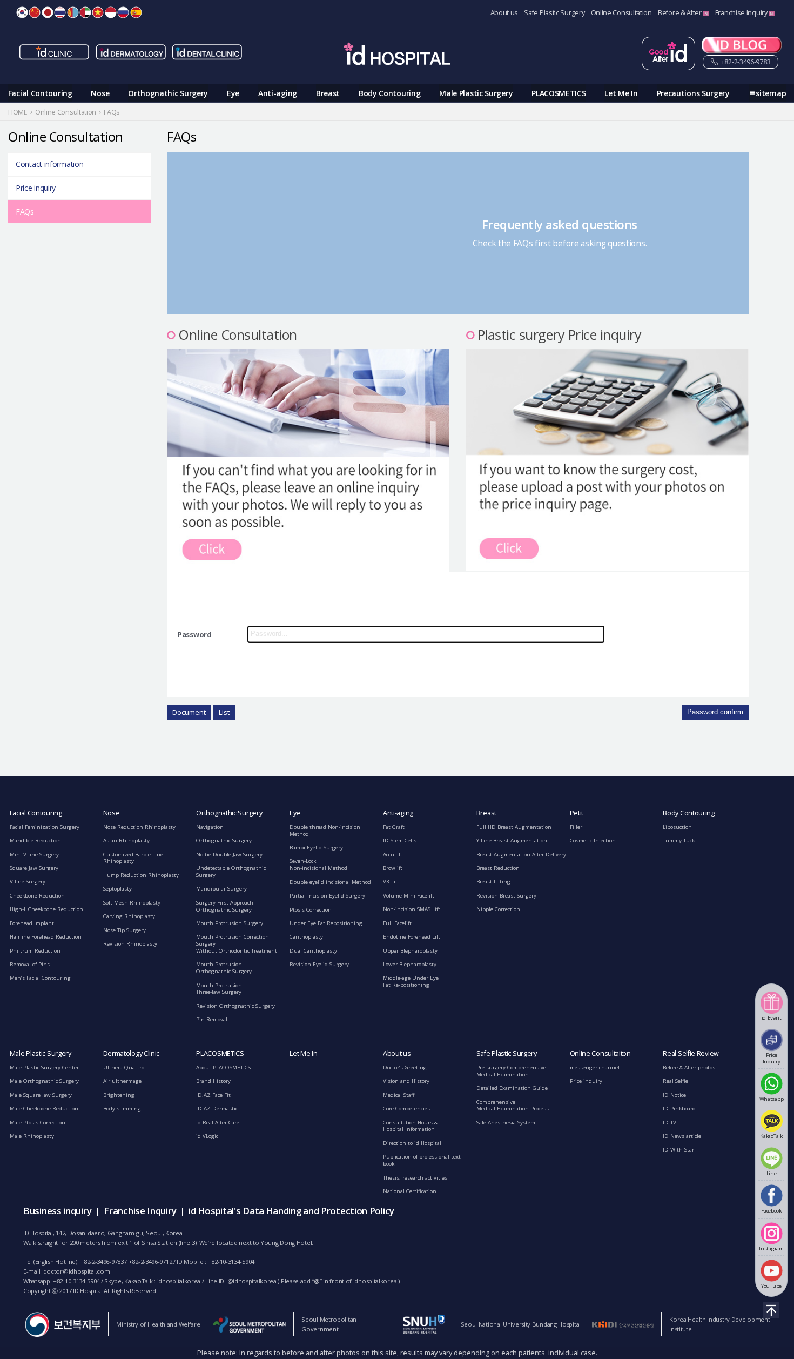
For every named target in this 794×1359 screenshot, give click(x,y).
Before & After (680, 12)
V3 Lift (391, 881)
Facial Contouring (40, 93)
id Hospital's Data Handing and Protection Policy (291, 1210)
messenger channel (595, 1067)
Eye (233, 93)
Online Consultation (621, 12)
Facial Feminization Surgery (44, 827)
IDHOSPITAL (397, 55)
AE (85, 12)
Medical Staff (399, 1095)
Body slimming (122, 1108)
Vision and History (406, 1080)
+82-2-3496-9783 (744, 61)
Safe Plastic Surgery (554, 12)
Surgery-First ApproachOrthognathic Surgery (224, 906)
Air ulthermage (122, 1080)
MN (73, 12)
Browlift (392, 868)
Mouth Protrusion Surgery (229, 923)
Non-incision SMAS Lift (411, 909)
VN (98, 12)
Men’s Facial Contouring (40, 977)
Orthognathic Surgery (168, 93)
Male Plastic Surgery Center (44, 1067)
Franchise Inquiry (742, 12)
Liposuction (677, 827)
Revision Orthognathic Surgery (235, 1005)
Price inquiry (36, 188)
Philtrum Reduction (35, 950)
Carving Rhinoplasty (129, 916)
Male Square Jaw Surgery (41, 1095)
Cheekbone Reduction (37, 895)
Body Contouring (390, 93)
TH (60, 12)
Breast (328, 93)
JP (47, 12)
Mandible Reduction (35, 840)
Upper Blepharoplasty (410, 950)
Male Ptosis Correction (37, 1122)
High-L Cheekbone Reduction (46, 909)
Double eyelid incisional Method (330, 882)
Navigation (210, 827)
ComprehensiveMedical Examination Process (512, 1106)
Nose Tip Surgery (124, 930)
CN (35, 12)
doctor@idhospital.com (76, 1271)
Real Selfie (675, 1080)
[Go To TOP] (771, 1310)
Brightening (118, 1095)
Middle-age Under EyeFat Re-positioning (411, 981)
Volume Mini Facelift (408, 895)
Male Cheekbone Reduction (44, 1108)
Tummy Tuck (679, 840)
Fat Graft (394, 827)
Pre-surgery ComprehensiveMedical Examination (511, 1071)
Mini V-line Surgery (34, 854)
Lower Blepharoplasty (409, 964)
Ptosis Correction (311, 909)
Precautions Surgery (693, 93)
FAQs (25, 211)
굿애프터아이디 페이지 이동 (668, 53)
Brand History (213, 1080)
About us (504, 12)
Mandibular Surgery (221, 888)
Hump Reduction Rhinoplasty (141, 875)
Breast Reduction (498, 868)
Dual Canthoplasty (313, 950)
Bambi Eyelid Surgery (316, 847)
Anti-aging (277, 93)
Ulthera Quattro (123, 1067)
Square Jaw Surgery (34, 868)
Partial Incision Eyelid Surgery (327, 895)
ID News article (682, 1136)
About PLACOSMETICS (223, 1067)
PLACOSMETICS (558, 93)
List (224, 712)
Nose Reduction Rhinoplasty (139, 827)
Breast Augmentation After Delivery (521, 854)
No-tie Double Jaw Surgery (229, 854)
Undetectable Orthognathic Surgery (231, 872)
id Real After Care (217, 1122)
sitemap (771, 93)
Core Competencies (406, 1108)
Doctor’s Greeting (405, 1067)
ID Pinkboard (679, 1108)
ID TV (669, 1122)
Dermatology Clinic (131, 1053)
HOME (18, 112)
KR (22, 12)
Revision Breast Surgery (506, 895)
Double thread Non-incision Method (325, 831)
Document (189, 712)
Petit (577, 813)
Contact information (49, 164)
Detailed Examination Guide (512, 1088)
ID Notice (674, 1095)
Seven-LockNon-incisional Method (318, 865)
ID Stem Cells (399, 840)
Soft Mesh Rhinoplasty (131, 902)
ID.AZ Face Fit (213, 1095)
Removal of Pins (30, 964)
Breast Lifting (493, 881)
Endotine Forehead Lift (411, 936)
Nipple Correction (498, 909)
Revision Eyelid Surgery (319, 964)
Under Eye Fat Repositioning (326, 923)
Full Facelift (397, 923)
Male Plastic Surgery (476, 93)
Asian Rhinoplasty (126, 840)
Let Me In (620, 93)
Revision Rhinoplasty (130, 943)
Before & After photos (689, 1067)
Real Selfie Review (691, 1053)
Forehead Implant (32, 923)
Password (195, 634)
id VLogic (207, 1136)
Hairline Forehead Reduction (46, 936)
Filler (576, 827)
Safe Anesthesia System (505, 1122)
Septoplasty (117, 888)
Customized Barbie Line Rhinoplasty (133, 858)
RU (123, 12)
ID (111, 12)
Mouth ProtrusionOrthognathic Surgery (224, 968)
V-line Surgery (27, 881)
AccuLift (392, 854)
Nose (100, 93)
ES (136, 12)
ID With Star (678, 1149)
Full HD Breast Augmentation (513, 827)
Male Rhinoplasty (32, 1136)
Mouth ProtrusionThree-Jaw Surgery (219, 989)
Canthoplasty (306, 936)
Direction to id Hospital (412, 1143)
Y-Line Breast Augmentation (511, 840)
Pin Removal (211, 1019)
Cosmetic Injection (593, 840)
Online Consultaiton (600, 1053)
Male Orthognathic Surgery (44, 1080)
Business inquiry (57, 1210)
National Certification (409, 1191)
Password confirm (715, 712)
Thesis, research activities (415, 1177)
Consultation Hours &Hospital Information (410, 1126)
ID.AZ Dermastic (217, 1108)
